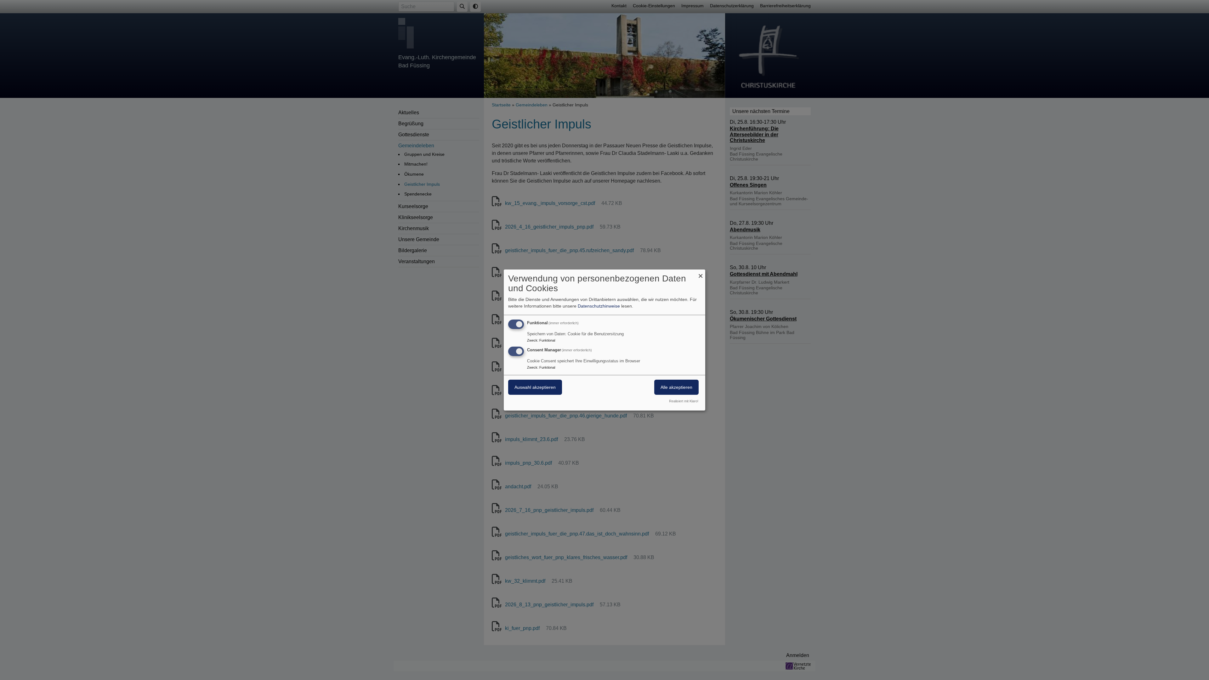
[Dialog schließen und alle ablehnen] (700, 273)
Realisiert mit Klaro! (683, 401)
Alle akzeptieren (676, 387)
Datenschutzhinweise (599, 306)
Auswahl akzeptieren (535, 387)
